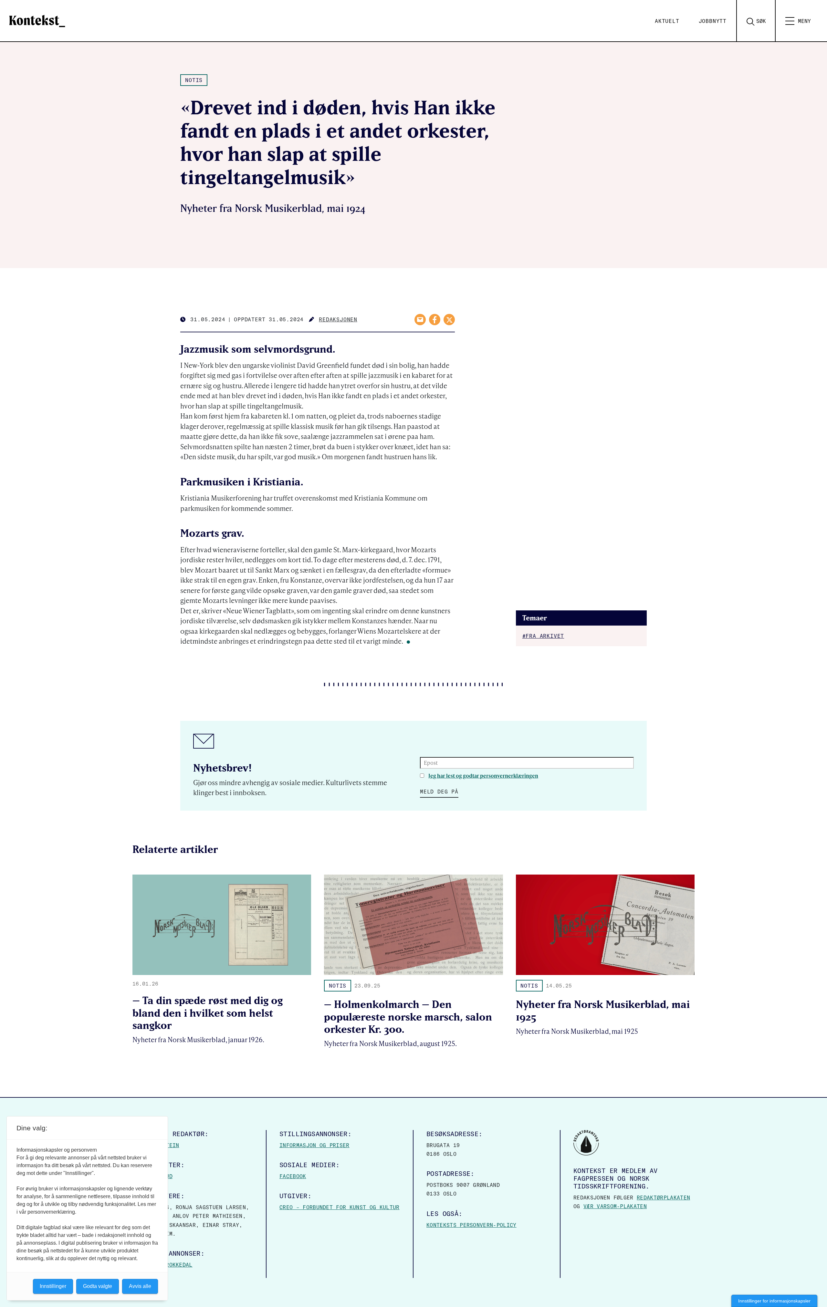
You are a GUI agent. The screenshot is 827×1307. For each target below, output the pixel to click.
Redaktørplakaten (663, 1197)
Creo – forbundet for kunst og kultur (339, 1207)
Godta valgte (97, 1286)
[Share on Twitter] (449, 319)
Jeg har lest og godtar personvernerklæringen (483, 775)
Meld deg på (439, 791)
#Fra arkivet (543, 636)
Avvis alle (140, 1286)
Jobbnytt (713, 21)
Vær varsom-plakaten (615, 1206)
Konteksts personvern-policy (471, 1225)
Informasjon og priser (314, 1145)
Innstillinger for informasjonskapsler (774, 1300)
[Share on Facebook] (434, 319)
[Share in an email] (420, 319)
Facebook (292, 1176)
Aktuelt (667, 21)
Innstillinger (53, 1286)
